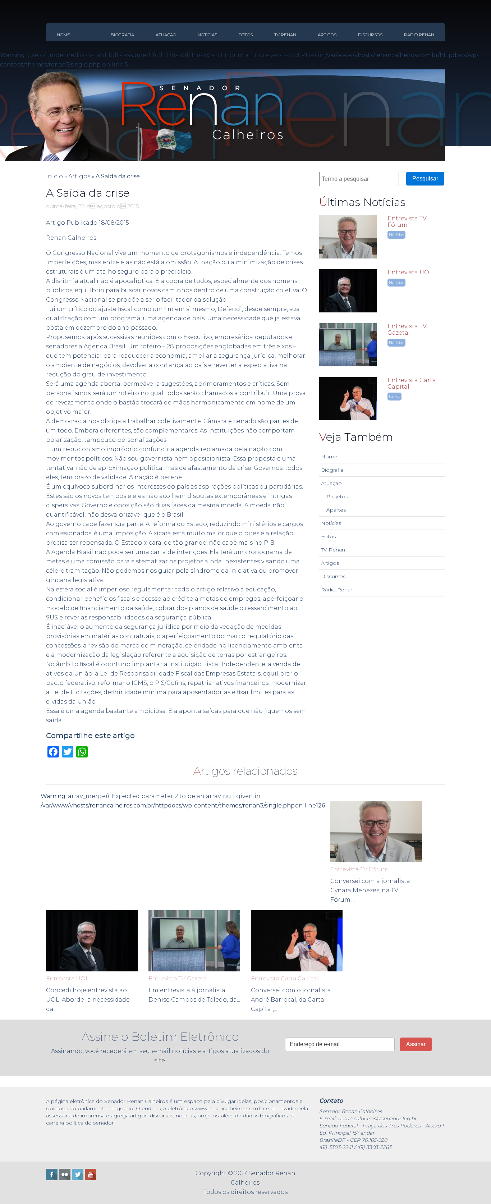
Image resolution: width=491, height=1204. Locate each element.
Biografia (122, 34)
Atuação (166, 34)
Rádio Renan (419, 34)
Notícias (207, 34)
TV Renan (285, 34)
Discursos (370, 34)
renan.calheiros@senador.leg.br (377, 1118)
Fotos (246, 34)
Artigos (327, 34)
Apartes (336, 510)
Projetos (337, 496)
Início (54, 176)
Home (63, 34)
